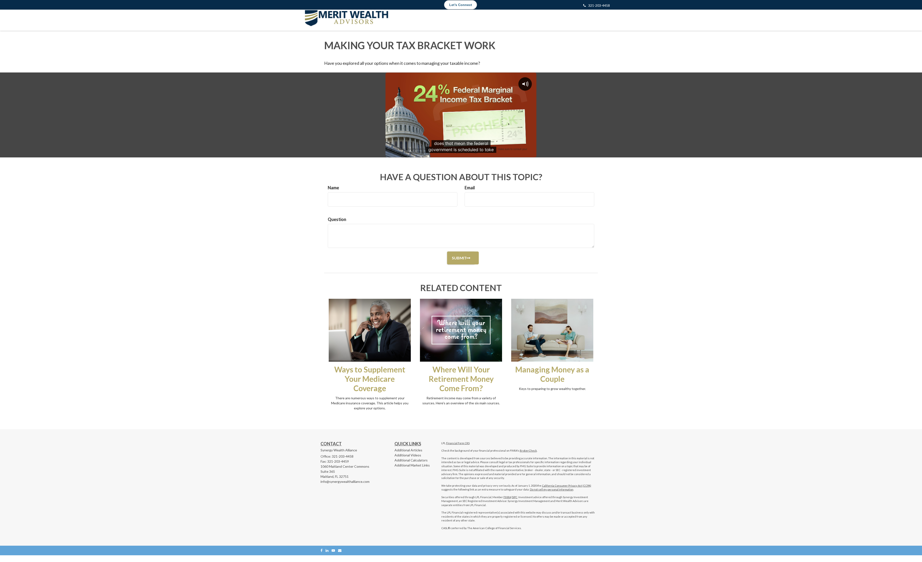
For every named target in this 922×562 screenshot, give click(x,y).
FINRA (507, 497)
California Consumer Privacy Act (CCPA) (566, 485)
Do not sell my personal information (551, 489)
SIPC (514, 497)
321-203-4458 (599, 5)
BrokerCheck (528, 450)
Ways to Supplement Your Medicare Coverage (369, 379)
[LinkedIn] (327, 550)
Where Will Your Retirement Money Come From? (461, 379)
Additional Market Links (412, 465)
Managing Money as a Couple (552, 374)
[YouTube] (333, 550)
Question (337, 219)
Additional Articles (408, 450)
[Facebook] (321, 550)
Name (333, 187)
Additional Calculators (411, 460)
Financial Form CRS (458, 443)
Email (470, 187)
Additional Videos (407, 455)
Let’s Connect (460, 5)
